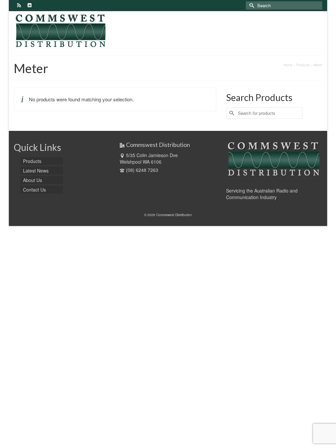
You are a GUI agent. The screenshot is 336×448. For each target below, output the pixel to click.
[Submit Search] (251, 5)
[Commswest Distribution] (62, 31)
